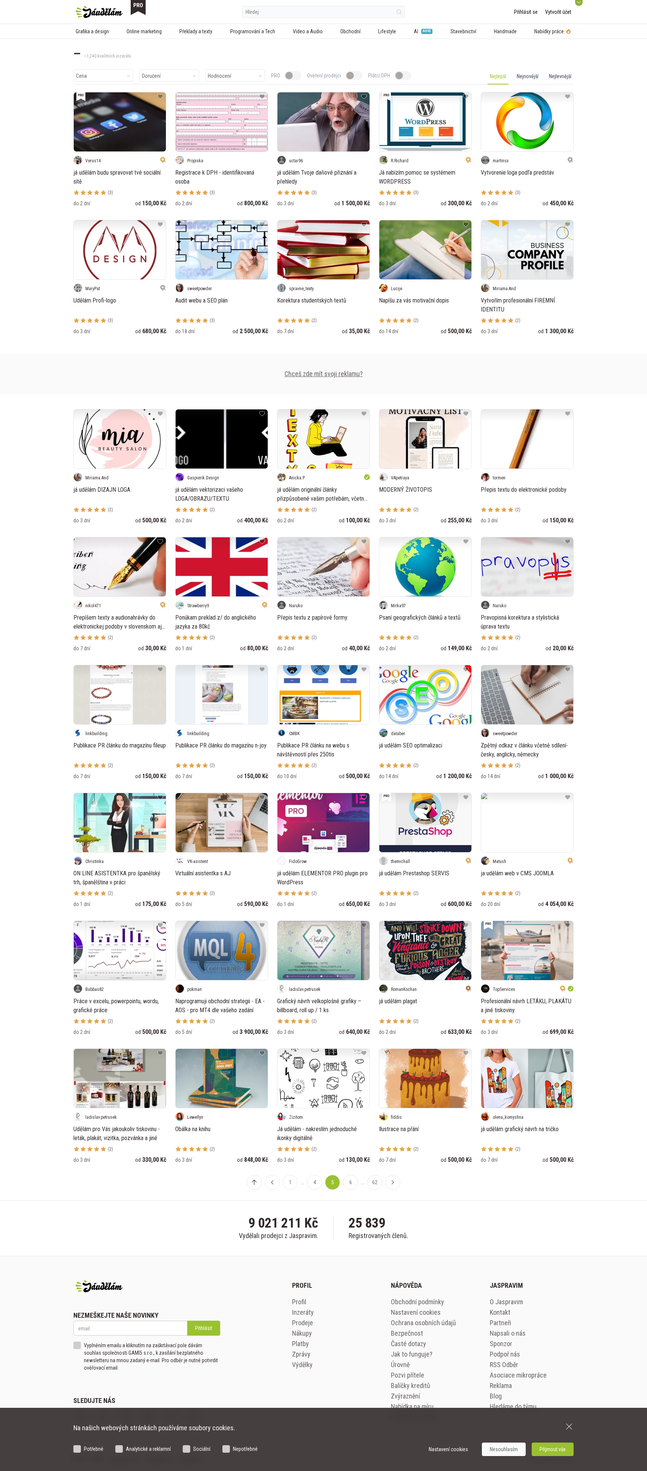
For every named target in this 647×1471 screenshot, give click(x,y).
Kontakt (500, 1312)
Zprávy (301, 1354)
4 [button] (314, 1182)
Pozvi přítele (407, 1375)
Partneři (500, 1323)
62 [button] (374, 1182)
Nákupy (302, 1333)
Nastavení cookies (416, 1312)
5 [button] (332, 1182)
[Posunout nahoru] (254, 1182)
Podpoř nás (505, 1354)
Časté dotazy (408, 1344)
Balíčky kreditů (410, 1385)
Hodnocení (219, 76)
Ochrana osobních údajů (423, 1323)
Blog (496, 1396)
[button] (272, 1182)
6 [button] (350, 1182)
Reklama (501, 1385)
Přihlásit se (526, 12)
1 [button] (290, 1182)
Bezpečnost (407, 1333)
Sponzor (501, 1344)
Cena (81, 76)
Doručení (151, 76)
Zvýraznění (405, 1396)
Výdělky (302, 1365)
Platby (300, 1344)
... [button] (302, 1182)
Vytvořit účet (558, 12)
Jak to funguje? (411, 1354)
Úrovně (400, 1365)
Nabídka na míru (412, 1406)
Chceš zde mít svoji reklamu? (324, 374)
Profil (299, 1302)
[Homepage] (99, 12)
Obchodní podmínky (417, 1302)
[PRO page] (138, 7)
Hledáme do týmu (513, 1406)
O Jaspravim (506, 1302)
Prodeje (302, 1323)
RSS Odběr (504, 1365)
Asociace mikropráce (518, 1375)
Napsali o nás (508, 1333)
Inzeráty (303, 1312)
